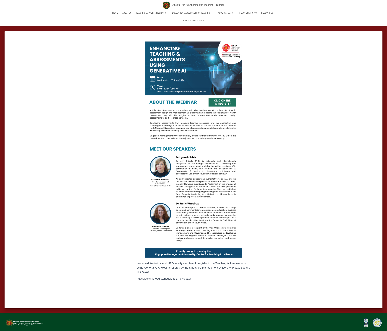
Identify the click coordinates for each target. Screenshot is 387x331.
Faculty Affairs (225, 13)
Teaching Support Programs (151, 13)
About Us (127, 13)
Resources (267, 13)
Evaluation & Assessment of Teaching (191, 13)
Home (115, 13)
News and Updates (192, 21)
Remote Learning (248, 13)
